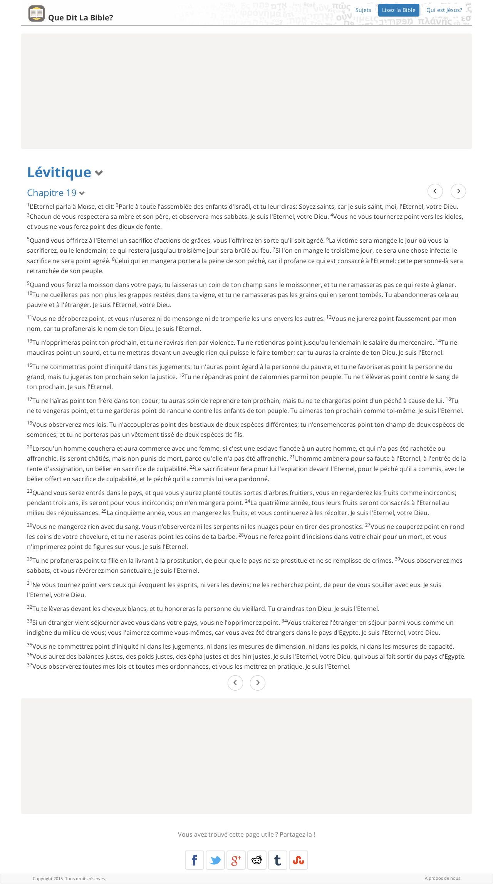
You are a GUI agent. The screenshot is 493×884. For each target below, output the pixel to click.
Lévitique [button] (61, 172)
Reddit (257, 860)
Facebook (194, 860)
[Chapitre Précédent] (435, 191)
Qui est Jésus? (444, 9)
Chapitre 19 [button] (53, 192)
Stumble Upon (298, 860)
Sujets (363, 9)
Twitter (215, 860)
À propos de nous (442, 878)
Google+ (236, 860)
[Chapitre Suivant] (458, 191)
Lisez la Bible (399, 9)
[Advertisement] (246, 91)
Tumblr (277, 860)
